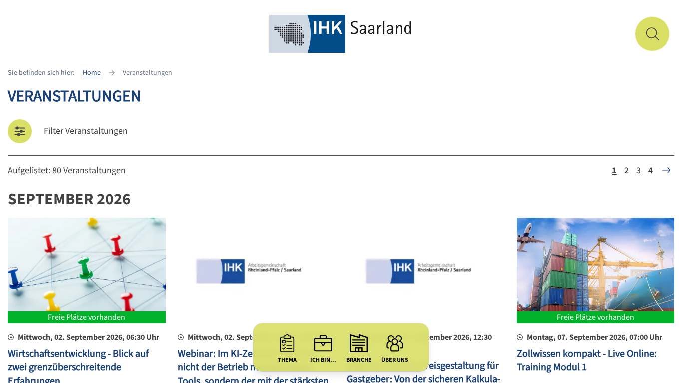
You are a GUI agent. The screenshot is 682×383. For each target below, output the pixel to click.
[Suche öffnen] (652, 34)
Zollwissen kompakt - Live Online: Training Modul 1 (587, 361)
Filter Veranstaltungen (86, 131)
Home (92, 73)
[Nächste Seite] (666, 170)
